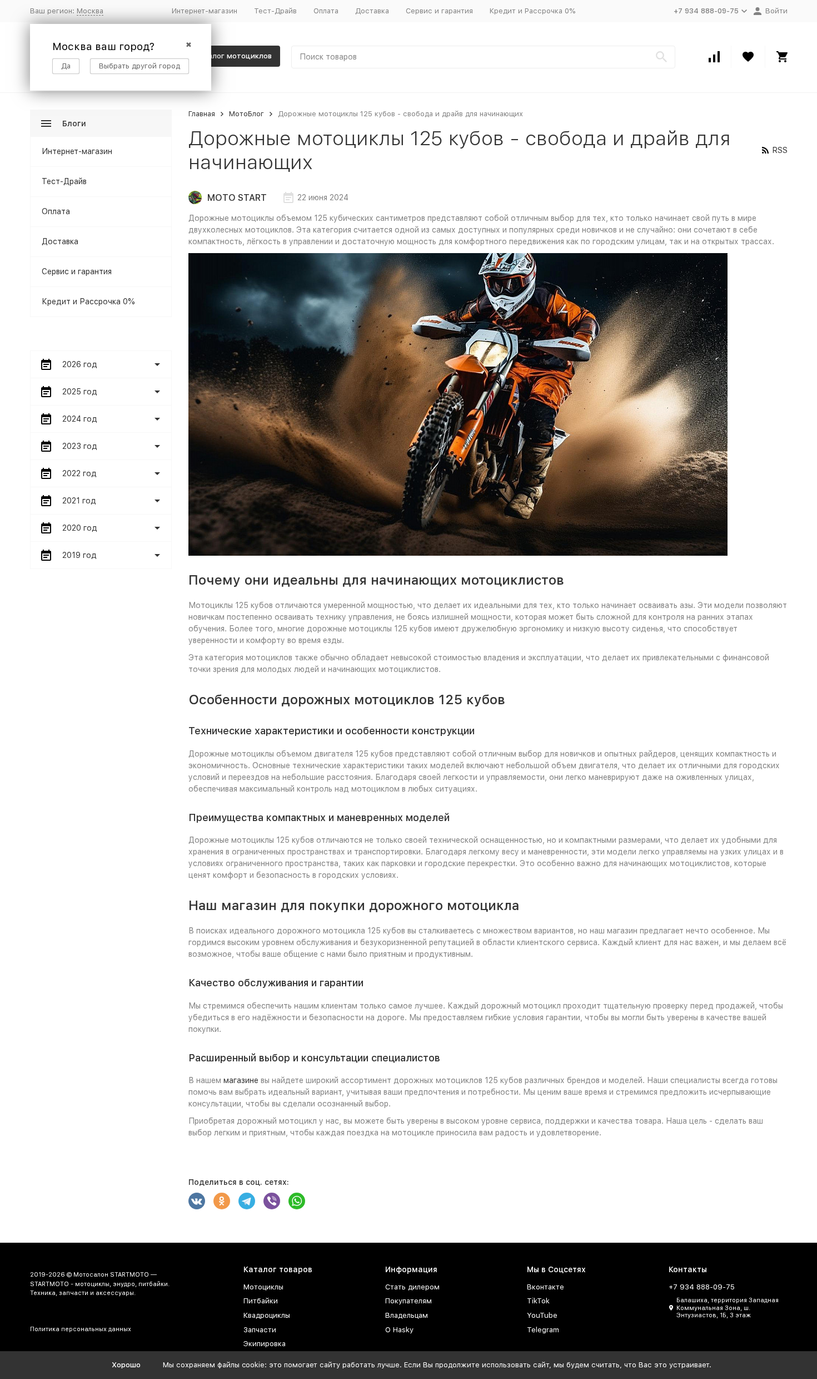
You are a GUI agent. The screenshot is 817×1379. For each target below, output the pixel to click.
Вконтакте (545, 1287)
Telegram (543, 1330)
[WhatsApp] (296, 1201)
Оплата (325, 11)
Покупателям (408, 1301)
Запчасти (259, 1330)
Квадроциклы (266, 1315)
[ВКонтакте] (196, 1201)
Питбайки (260, 1301)
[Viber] (271, 1201)
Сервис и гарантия (439, 11)
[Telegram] (246, 1201)
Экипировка (264, 1344)
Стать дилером (412, 1287)
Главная (201, 114)
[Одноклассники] (221, 1201)
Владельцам (406, 1315)
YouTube (542, 1315)
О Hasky (399, 1330)
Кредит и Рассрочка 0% (532, 11)
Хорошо (126, 1365)
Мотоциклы (263, 1287)
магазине (240, 1080)
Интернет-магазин (204, 11)
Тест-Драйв (275, 11)
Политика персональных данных (80, 1329)
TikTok (538, 1301)
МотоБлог (246, 114)
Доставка (372, 11)
